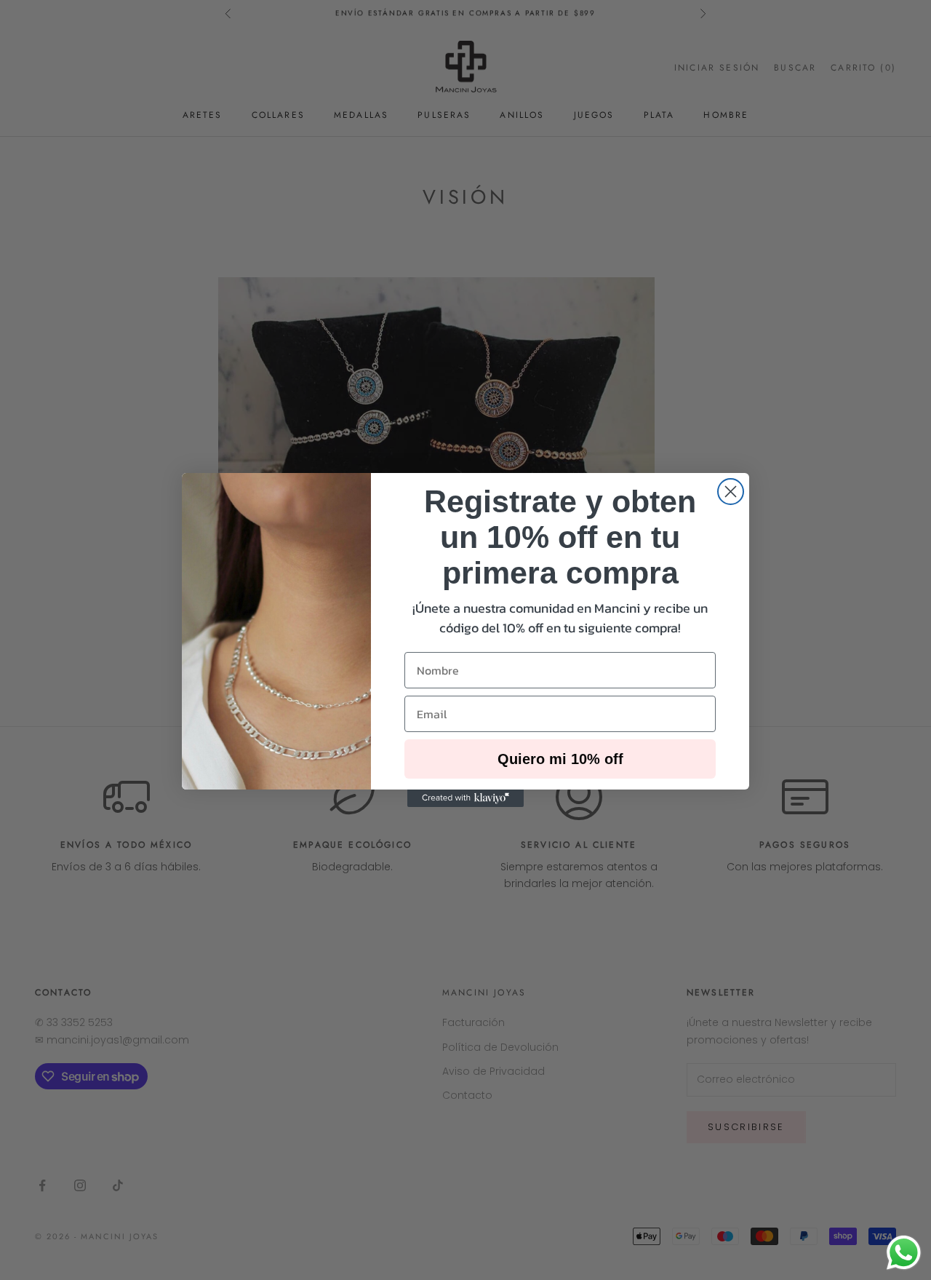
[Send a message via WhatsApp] (904, 1253)
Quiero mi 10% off (560, 759)
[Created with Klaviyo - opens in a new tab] (465, 798)
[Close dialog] (730, 491)
